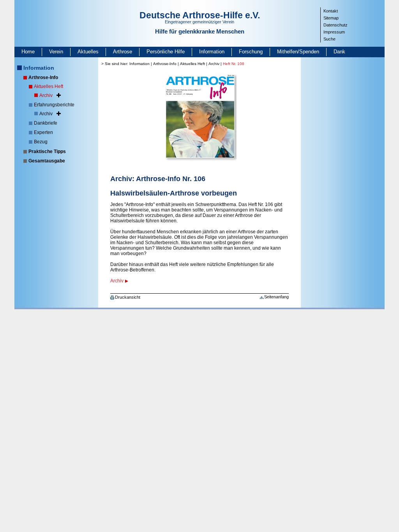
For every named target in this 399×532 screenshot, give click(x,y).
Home (28, 52)
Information (211, 52)
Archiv (46, 95)
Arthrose (122, 52)
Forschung (251, 52)
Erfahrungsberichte (54, 104)
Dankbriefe (45, 123)
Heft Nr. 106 (233, 64)
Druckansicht (127, 297)
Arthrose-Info (43, 77)
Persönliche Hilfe (166, 52)
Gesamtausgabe (46, 161)
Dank (339, 52)
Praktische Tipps (47, 151)
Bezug (41, 141)
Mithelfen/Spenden (298, 52)
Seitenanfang (276, 296)
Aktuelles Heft (48, 86)
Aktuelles (88, 52)
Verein (56, 52)
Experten (43, 132)
